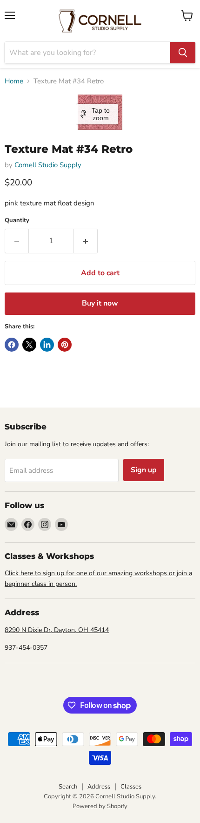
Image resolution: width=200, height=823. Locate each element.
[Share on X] (29, 345)
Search (68, 786)
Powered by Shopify (100, 806)
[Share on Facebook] (12, 345)
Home (14, 81)
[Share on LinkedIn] (47, 345)
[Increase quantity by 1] (86, 241)
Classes (130, 786)
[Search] (182, 52)
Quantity (17, 220)
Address (98, 786)
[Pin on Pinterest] (65, 345)
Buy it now (100, 303)
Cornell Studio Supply (47, 165)
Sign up (144, 470)
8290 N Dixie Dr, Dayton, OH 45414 (57, 630)
